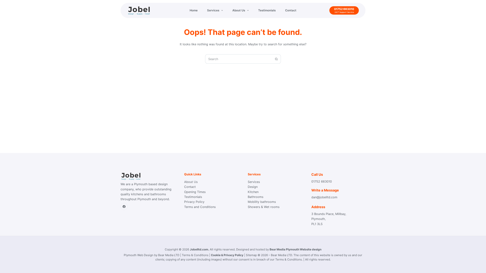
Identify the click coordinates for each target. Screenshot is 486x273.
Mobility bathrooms (262, 202)
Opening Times (195, 192)
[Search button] (276, 59)
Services (213, 10)
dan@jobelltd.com (324, 197)
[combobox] (238, 59)
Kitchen (253, 192)
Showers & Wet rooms (263, 207)
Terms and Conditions (200, 207)
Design (253, 187)
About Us (238, 10)
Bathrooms (255, 197)
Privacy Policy (194, 202)
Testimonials (267, 10)
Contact (290, 10)
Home (194, 10)
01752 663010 (321, 181)
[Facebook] (124, 206)
